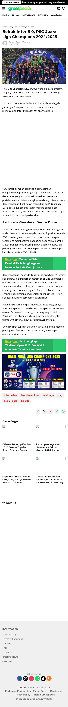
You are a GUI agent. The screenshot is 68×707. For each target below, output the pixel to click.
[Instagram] (31, 678)
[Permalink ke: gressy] (4, 42)
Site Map (6, 643)
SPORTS (30, 26)
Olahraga (7, 26)
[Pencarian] (64, 8)
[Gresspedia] (19, 8)
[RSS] (49, 678)
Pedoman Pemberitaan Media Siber (26, 691)
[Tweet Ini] (44, 411)
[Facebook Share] (38, 411)
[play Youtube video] (34, 372)
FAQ (4, 647)
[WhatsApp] (37, 678)
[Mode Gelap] (58, 8)
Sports (25, 400)
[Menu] (4, 8)
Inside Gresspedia (44, 694)
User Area (7, 661)
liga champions (30, 395)
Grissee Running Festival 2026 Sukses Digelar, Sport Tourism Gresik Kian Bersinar (16, 447)
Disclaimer (56, 691)
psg (60, 395)
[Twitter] (25, 678)
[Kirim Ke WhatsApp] (63, 411)
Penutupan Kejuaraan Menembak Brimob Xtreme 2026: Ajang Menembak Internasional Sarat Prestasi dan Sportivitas (50, 447)
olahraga (48, 395)
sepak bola (10, 400)
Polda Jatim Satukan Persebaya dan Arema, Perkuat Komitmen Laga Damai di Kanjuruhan (50, 479)
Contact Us (43, 687)
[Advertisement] (34, 150)
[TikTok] (43, 678)
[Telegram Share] (57, 411)
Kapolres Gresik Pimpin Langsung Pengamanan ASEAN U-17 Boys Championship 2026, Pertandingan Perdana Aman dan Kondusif (16, 479)
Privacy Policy (9, 634)
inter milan (10, 395)
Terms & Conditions (12, 638)
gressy (12, 42)
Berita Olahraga (23, 42)
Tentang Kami (25, 687)
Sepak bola (19, 26)
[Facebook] (19, 678)
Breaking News (10, 656)
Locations (7, 652)
